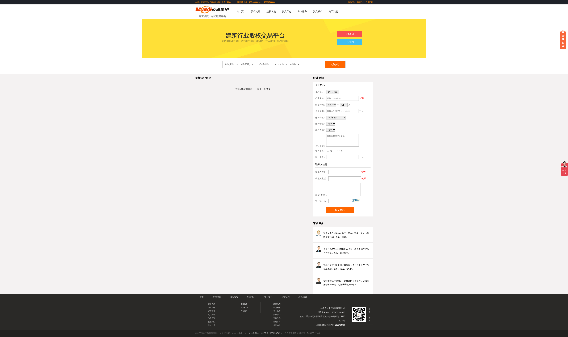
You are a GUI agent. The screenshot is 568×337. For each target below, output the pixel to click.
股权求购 (271, 11)
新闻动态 (276, 304)
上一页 (256, 89)
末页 (268, 89)
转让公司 (350, 42)
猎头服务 (234, 297)
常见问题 (276, 325)
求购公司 (350, 34)
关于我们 (333, 11)
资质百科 (276, 322)
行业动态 (276, 311)
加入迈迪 (211, 318)
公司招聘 (285, 297)
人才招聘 (369, 2)
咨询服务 (302, 11)
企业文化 (211, 308)
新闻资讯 (351, 2)
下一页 (263, 89)
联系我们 (360, 2)
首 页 (240, 11)
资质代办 (286, 11)
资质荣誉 (211, 311)
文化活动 (211, 315)
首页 (250, 89)
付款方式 (211, 325)
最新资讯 (276, 308)
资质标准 (317, 11)
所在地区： (320, 92)
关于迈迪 (211, 304)
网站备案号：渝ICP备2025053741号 (265, 333)
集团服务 (244, 304)
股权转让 (255, 11)
